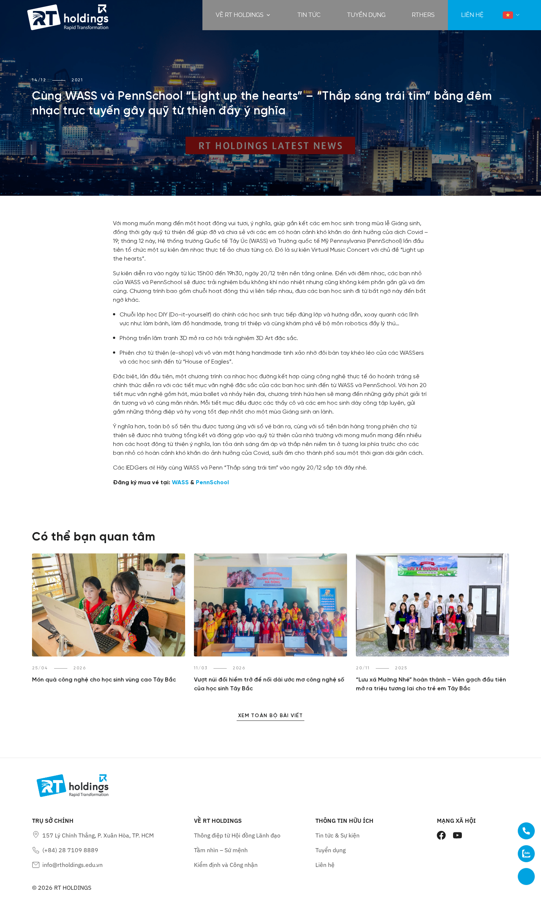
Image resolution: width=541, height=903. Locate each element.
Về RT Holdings (240, 14)
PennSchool (212, 482)
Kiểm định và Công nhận (226, 864)
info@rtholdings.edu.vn (72, 864)
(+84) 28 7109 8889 (70, 850)
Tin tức (309, 14)
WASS (180, 482)
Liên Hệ (472, 14)
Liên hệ (325, 864)
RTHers (423, 14)
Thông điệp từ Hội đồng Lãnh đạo (237, 835)
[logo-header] (67, 15)
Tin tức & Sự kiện (337, 835)
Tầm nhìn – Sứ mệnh (221, 850)
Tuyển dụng (366, 14)
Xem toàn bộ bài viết (270, 716)
